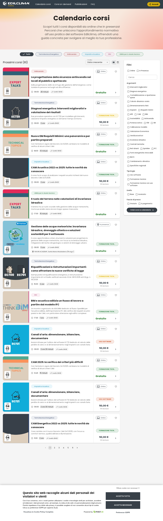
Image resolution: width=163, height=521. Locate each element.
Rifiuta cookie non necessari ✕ (128, 488)
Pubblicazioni (81, 4)
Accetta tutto (123, 496)
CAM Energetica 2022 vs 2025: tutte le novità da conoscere (60, 425)
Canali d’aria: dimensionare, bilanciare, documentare (55, 336)
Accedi (155, 4)
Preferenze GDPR (123, 512)
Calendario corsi (43, 4)
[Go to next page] (77, 448)
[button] (27, 54)
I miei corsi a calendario (140, 210)
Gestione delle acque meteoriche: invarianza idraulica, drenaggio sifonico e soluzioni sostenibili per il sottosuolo (58, 230)
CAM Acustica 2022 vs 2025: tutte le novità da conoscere (59, 169)
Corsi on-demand (62, 4)
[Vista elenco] (113, 62)
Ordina (89, 60)
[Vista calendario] (118, 62)
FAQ (93, 4)
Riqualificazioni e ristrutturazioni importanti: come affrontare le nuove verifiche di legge (59, 268)
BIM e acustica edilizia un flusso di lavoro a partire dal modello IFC (57, 302)
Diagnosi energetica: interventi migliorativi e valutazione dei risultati (58, 110)
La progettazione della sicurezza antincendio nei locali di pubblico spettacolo (61, 79)
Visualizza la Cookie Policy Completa (38, 512)
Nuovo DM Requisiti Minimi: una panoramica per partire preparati (60, 138)
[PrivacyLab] (98, 512)
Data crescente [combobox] (94, 62)
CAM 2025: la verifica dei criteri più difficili (57, 362)
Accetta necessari (123, 505)
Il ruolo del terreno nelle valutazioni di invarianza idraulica (61, 200)
